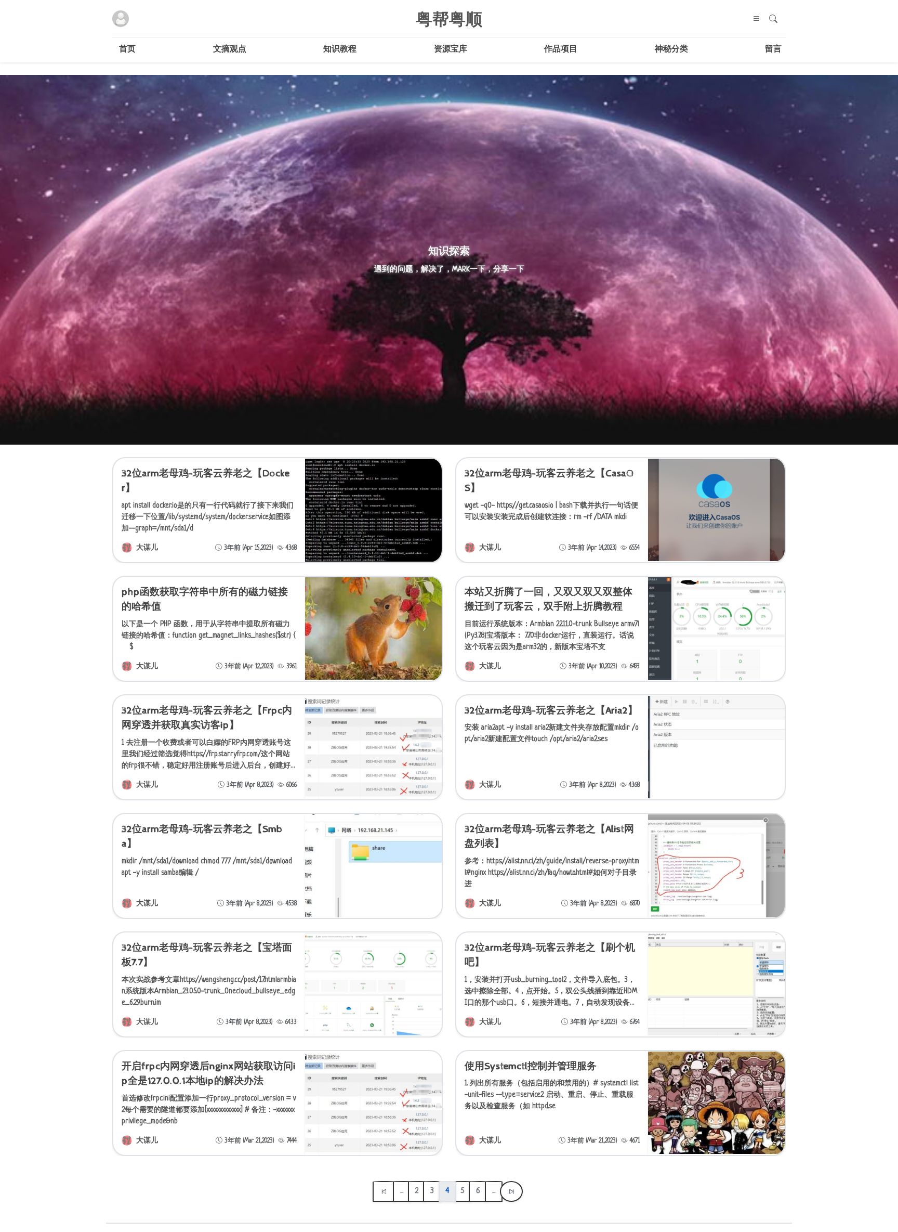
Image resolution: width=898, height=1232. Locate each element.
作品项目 (560, 49)
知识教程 (339, 49)
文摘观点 (229, 49)
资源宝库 (450, 49)
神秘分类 (671, 49)
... (401, 1191)
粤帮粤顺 (449, 18)
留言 (773, 49)
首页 (127, 49)
